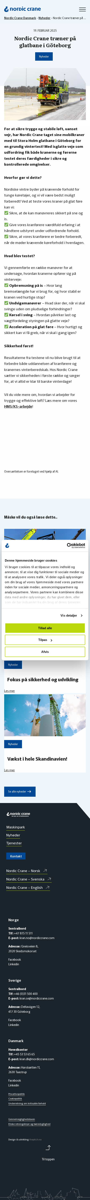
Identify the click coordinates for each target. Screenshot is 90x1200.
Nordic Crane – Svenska (25, 879)
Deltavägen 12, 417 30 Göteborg (24, 1009)
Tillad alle (45, 628)
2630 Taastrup (17, 1072)
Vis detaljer (68, 615)
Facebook (14, 959)
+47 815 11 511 (23, 933)
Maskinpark (15, 826)
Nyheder (44, 56)
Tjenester (14, 842)
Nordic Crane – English (24, 887)
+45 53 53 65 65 (24, 1054)
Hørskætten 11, (30, 1067)
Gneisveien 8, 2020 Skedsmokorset (23, 948)
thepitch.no (35, 1139)
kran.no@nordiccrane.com (37, 938)
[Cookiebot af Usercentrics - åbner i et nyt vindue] (67, 545)
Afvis (45, 652)
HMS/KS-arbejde (18, 406)
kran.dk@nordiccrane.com (36, 1059)
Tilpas (42, 640)
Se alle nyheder (19, 791)
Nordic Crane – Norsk (23, 870)
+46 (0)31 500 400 (25, 994)
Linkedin (13, 964)
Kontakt (16, 856)
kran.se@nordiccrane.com (36, 998)
